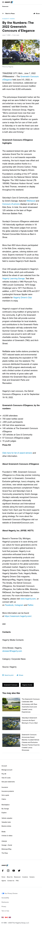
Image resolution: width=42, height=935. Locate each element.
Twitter (30, 605)
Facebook (9, 605)
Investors (25, 877)
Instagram (19, 605)
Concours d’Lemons (11, 204)
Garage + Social (7, 845)
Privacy (4, 906)
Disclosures (5, 902)
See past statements (8, 782)
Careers (31, 877)
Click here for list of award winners (17, 453)
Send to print (9, 675)
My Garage (5, 808)
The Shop (5, 853)
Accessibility (5, 898)
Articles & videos (7, 835)
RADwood (31, 201)
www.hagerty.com (28, 598)
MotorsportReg (6, 849)
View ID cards (6, 778)
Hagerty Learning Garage (13, 278)
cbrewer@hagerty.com (12, 651)
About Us (10, 877)
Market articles (6, 826)
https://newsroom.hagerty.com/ (18, 616)
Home (3, 877)
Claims (4, 799)
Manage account (7, 770)
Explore (4, 812)
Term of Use (5, 911)
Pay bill (4, 774)
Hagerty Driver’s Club (22, 297)
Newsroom (5, 6)
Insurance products (8, 791)
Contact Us (10, 880)
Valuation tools (6, 822)
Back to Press (10, 13)
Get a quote (5, 795)
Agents (4, 880)
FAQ (17, 880)
